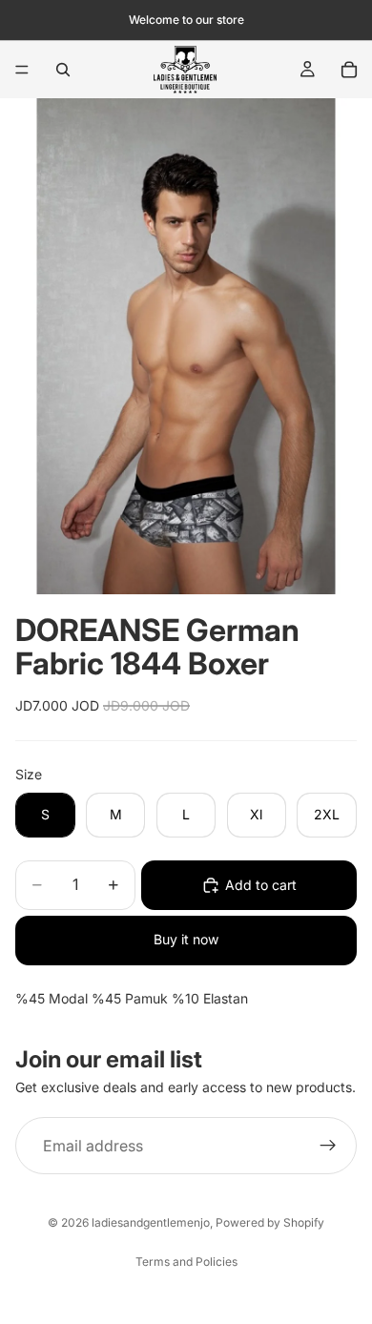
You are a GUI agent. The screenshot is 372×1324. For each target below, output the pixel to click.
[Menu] (22, 70)
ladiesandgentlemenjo (151, 1222)
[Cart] (349, 70)
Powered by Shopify (270, 1222)
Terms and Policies (186, 1261)
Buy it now (186, 939)
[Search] (63, 70)
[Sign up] (328, 1146)
